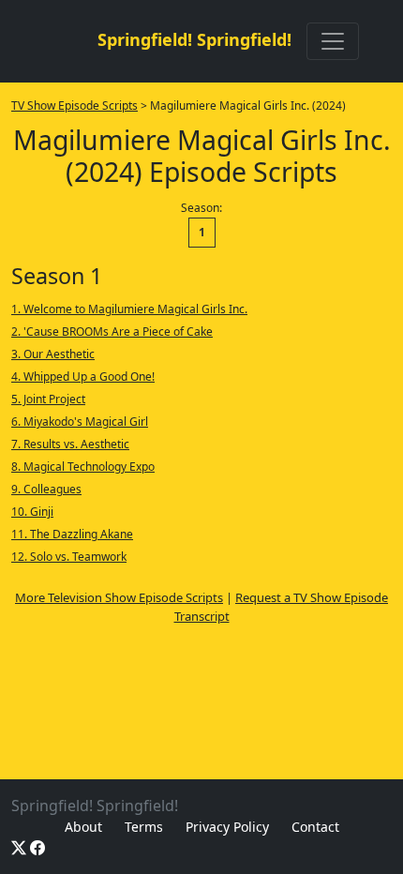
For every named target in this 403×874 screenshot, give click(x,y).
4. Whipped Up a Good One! (83, 376)
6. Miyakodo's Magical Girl (79, 421)
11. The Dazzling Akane (72, 534)
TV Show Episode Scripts (74, 105)
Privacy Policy (227, 827)
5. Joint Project (48, 399)
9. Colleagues (46, 489)
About (83, 827)
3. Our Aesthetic (53, 354)
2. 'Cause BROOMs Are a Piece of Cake (112, 331)
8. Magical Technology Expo (83, 467)
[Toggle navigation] (332, 41)
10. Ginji (32, 512)
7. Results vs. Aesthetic (70, 444)
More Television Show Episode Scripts (119, 597)
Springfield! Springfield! (194, 39)
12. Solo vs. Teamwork (69, 557)
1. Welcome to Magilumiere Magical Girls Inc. (129, 309)
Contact (315, 827)
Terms (144, 827)
